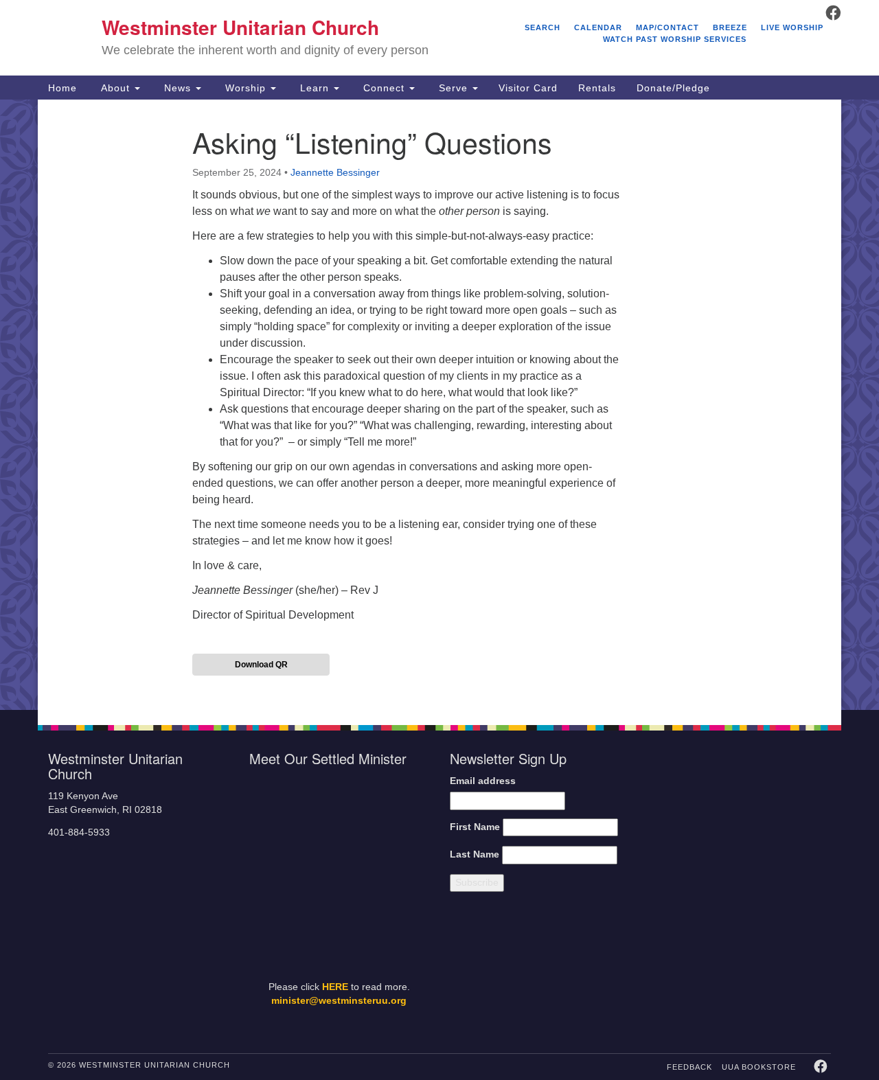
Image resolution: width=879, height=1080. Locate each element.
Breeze (730, 27)
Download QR (261, 664)
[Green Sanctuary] (797, 970)
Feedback (689, 1067)
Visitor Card (528, 87)
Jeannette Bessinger (335, 172)
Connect (384, 87)
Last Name (474, 854)
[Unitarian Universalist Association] (743, 820)
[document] (439, 405)
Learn (314, 87)
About (115, 87)
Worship (245, 87)
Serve (453, 87)
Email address (483, 781)
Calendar (598, 27)
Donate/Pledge (673, 87)
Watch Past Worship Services (674, 39)
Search (542, 27)
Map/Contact (667, 27)
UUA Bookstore (759, 1067)
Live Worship (792, 27)
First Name (475, 827)
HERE (335, 987)
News (177, 87)
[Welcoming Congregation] (706, 970)
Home (62, 87)
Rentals (597, 87)
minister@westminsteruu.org (339, 1001)
